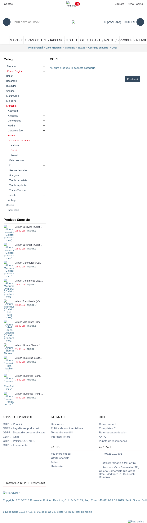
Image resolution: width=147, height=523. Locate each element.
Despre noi (57, 424)
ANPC (102, 436)
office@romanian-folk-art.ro (119, 462)
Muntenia (70, 47)
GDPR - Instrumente (15, 445)
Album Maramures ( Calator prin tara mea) (29, 263)
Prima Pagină (35, 47)
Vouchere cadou (61, 453)
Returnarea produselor (113, 432)
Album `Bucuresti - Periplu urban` (29, 394)
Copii (114, 47)
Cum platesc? (107, 428)
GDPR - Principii (12, 424)
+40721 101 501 (112, 453)
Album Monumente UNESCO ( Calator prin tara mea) (29, 280)
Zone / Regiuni (53, 47)
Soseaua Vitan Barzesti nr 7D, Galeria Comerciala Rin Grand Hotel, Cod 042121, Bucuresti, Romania (119, 472)
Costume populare (98, 47)
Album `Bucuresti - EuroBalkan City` (29, 376)
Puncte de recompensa (113, 440)
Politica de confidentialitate (67, 428)
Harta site (57, 466)
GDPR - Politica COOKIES (18, 440)
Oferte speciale (60, 457)
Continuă (132, 79)
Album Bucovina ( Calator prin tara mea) (29, 227)
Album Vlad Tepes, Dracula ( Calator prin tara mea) (29, 322)
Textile (81, 47)
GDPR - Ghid (11, 436)
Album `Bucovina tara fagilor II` (29, 358)
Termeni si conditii (62, 432)
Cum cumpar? (107, 424)
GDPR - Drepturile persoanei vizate (24, 432)
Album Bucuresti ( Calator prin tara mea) (29, 245)
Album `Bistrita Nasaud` (27, 345)
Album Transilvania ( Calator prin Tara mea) (29, 301)
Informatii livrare (60, 436)
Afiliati (54, 462)
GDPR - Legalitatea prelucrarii (21, 428)
